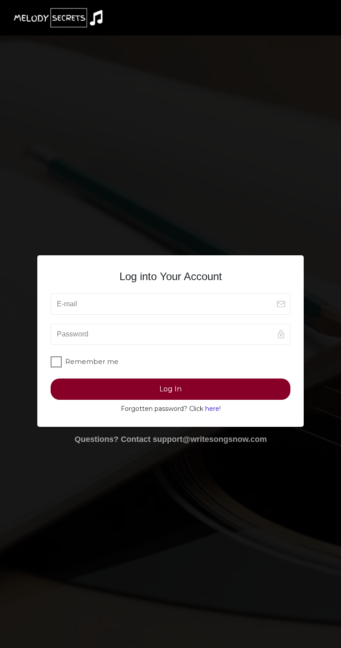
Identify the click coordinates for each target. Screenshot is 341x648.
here (212, 409)
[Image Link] (58, 18)
